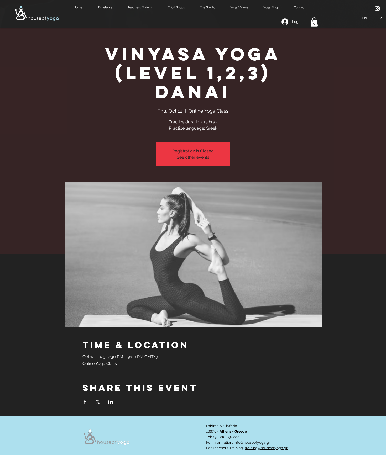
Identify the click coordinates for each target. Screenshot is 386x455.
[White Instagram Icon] (377, 8)
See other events (193, 157)
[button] (109, 7)
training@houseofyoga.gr (266, 448)
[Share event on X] (97, 402)
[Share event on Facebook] (84, 402)
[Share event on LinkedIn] (110, 402)
